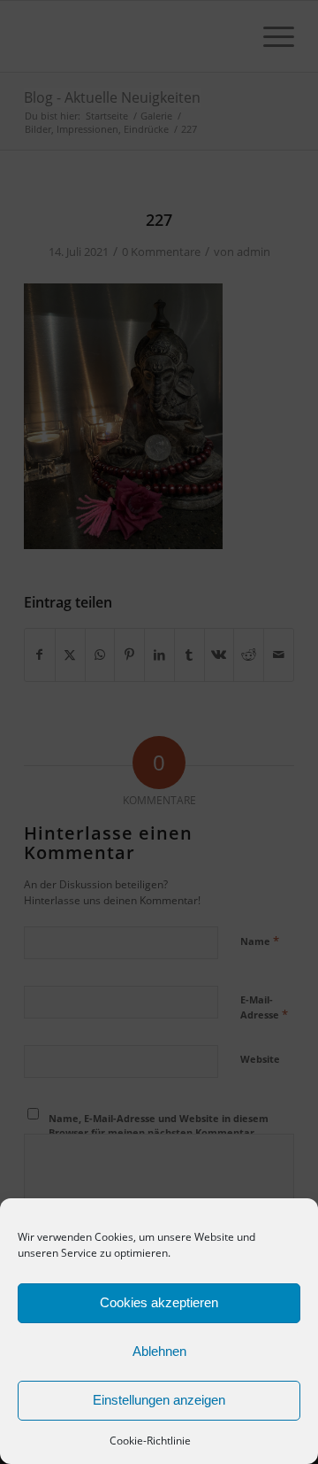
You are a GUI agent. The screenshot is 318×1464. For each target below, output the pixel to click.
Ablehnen (159, 1351)
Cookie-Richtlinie (150, 1440)
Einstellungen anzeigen (159, 1399)
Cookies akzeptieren (159, 1302)
